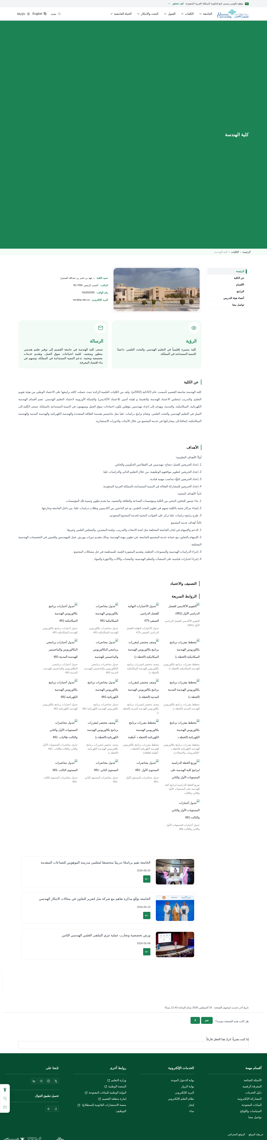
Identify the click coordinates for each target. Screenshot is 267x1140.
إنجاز (191, 1104)
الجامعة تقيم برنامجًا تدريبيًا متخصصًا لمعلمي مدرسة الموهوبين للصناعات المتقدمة (95, 862)
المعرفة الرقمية (252, 1086)
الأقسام (240, 284)
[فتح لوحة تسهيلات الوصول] (5, 1089)
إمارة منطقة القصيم (114, 1098)
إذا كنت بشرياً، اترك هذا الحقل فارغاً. (227, 1039)
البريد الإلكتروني (184, 1092)
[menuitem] (205, 13)
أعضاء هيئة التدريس (233, 298)
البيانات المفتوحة (252, 1104)
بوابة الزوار (187, 1086)
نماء (191, 1111)
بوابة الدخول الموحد (182, 1080)
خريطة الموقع (256, 1134)
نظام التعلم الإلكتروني (181, 1098)
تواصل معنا (238, 304)
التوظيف (121, 1111)
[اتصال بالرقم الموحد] (5, 1098)
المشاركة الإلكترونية (249, 1098)
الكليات (235, 251)
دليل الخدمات (253, 1092)
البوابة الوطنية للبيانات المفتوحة (107, 1092)
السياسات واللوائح (251, 1111)
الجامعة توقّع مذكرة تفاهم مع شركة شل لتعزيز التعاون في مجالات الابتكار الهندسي (94, 899)
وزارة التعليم (118, 1080)
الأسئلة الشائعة (253, 1080)
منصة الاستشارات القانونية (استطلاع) (103, 1104)
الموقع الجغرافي (236, 1134)
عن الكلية (239, 277)
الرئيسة (246, 251)
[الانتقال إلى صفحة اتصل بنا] (5, 1107)
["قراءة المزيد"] (146, 879)
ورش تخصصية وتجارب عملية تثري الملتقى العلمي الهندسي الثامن (106, 935)
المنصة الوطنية (117, 1086)
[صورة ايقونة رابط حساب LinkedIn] (34, 1081)
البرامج (240, 291)
